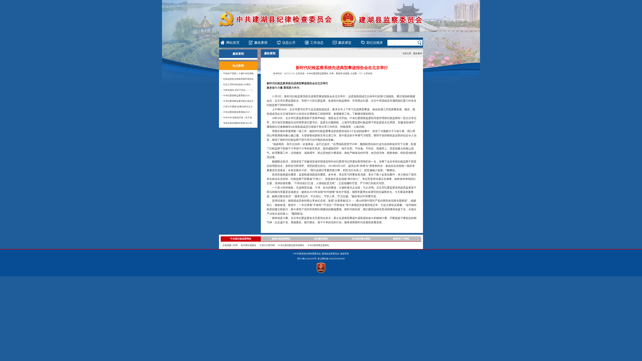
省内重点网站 (321, 238)
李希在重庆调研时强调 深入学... (238, 123)
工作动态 (317, 42)
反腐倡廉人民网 (230, 245)
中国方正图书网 (267, 245)
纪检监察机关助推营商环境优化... (239, 79)
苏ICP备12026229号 (306, 258)
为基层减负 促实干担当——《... (238, 90)
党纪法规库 (374, 42)
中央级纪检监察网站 (240, 238)
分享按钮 (368, 73)
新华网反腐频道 (248, 245)
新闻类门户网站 (401, 238)
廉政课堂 (344, 42)
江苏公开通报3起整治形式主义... (238, 106)
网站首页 (233, 42)
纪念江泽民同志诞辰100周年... (237, 84)
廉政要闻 (261, 42)
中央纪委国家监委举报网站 (291, 245)
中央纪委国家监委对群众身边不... (239, 101)
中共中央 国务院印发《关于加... (238, 117)
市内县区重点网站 (361, 238)
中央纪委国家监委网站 (318, 245)
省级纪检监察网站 (281, 238)
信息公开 (289, 42)
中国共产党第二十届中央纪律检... (239, 73)
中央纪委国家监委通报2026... (237, 95)
